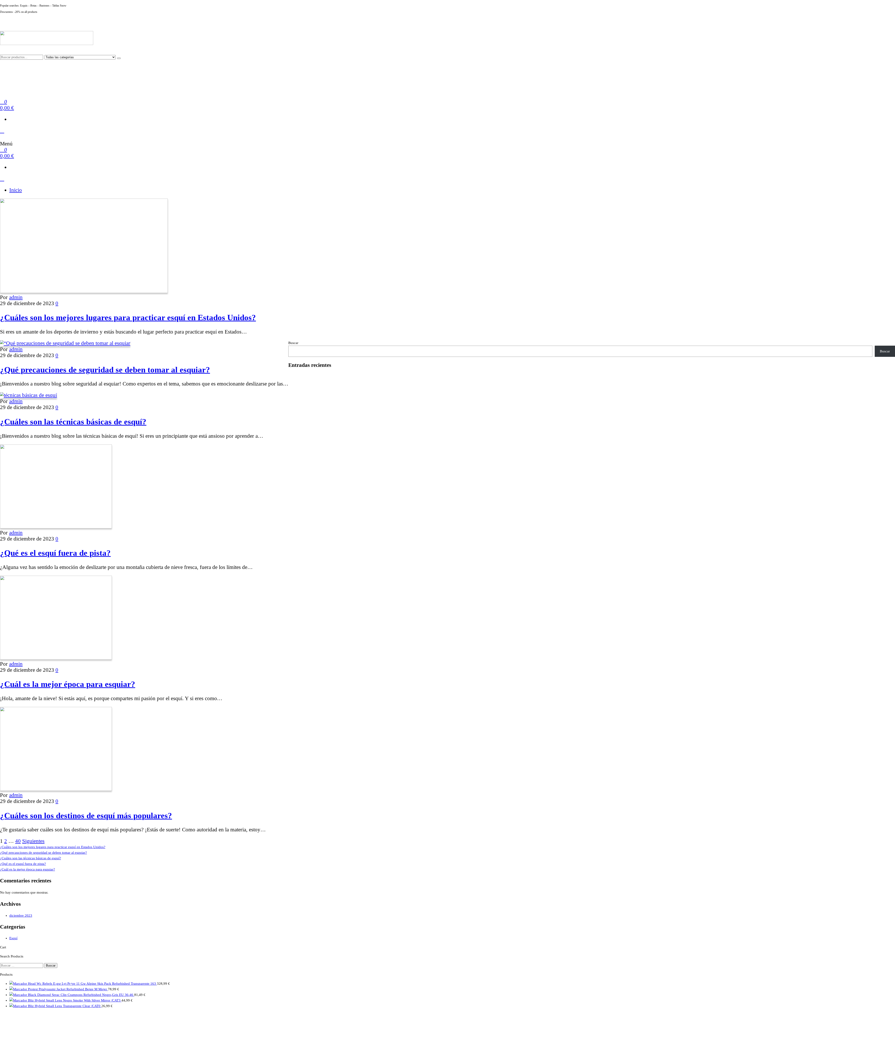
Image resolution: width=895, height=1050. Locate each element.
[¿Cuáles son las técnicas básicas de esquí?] (28, 395)
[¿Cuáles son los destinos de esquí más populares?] (56, 789)
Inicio (15, 190)
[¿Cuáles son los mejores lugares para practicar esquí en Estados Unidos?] (84, 291)
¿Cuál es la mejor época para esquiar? (67, 684)
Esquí (13, 938)
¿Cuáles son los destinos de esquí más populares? (86, 815)
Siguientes (33, 841)
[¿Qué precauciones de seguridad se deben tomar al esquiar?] (65, 343)
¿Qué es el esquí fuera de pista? (55, 552)
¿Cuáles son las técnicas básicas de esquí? (73, 421)
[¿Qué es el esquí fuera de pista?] (56, 527)
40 (18, 841)
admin (16, 297)
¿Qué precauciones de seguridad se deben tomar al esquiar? (105, 369)
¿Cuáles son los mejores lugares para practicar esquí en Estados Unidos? (128, 317)
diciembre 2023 (20, 915)
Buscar (293, 343)
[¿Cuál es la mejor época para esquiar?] (56, 658)
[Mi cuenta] (2, 131)
